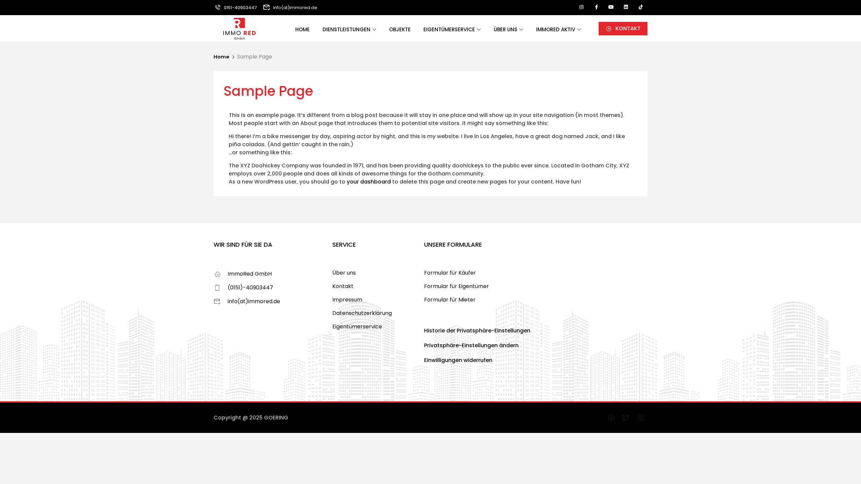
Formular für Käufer (450, 273)
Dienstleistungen (346, 29)
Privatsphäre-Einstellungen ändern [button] (471, 345)
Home (302, 29)
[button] (623, 28)
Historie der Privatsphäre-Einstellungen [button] (477, 330)
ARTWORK (290, 417)
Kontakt (342, 286)
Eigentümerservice (449, 29)
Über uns (505, 29)
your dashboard (369, 182)
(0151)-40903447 (250, 287)
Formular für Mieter (450, 300)
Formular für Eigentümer (456, 286)
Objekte (400, 29)
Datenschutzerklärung (362, 313)
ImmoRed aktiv (555, 29)
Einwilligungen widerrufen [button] (458, 360)
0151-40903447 (240, 7)
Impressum (347, 300)
